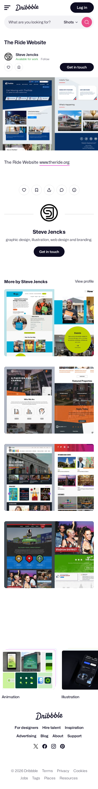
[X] (35, 746)
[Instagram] (53, 746)
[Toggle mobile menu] (7, 7)
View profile (84, 281)
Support (74, 736)
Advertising (26, 736)
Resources (69, 778)
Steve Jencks (27, 54)
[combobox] (32, 22)
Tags (36, 778)
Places (49, 778)
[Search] (87, 22)
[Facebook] (44, 746)
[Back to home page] (27, 7)
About (58, 736)
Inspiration (74, 727)
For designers (26, 727)
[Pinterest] (62, 746)
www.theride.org (54, 162)
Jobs (24, 778)
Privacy (63, 770)
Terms (47, 770)
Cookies (80, 770)
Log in (82, 7)
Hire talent (51, 727)
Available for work (27, 59)
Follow (45, 59)
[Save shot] (19, 67)
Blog (44, 736)
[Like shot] (8, 67)
